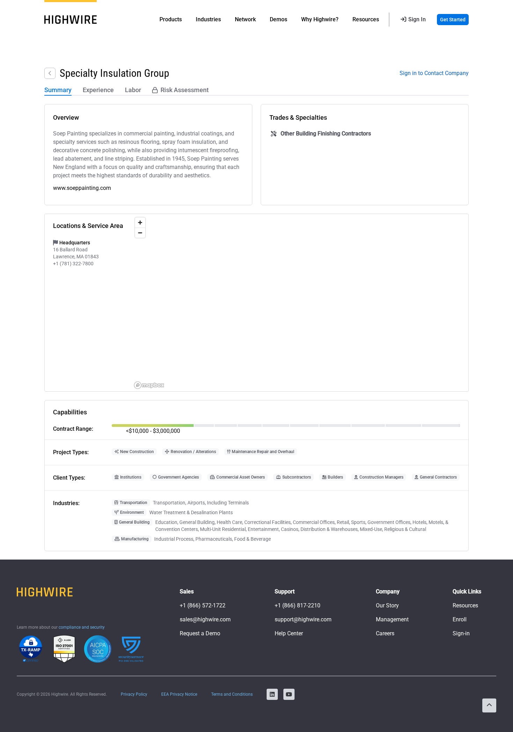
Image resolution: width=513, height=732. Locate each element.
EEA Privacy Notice (179, 694)
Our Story (387, 605)
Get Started (453, 19)
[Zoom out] (140, 233)
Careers (385, 633)
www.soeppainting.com (82, 188)
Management (392, 619)
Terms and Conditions (232, 694)
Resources (465, 605)
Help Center (289, 633)
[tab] (58, 90)
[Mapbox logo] (149, 385)
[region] (300, 302)
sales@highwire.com (205, 619)
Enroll (460, 619)
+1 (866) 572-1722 (202, 605)
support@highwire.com (303, 619)
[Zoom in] (140, 222)
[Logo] (70, 20)
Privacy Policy (134, 694)
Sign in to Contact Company (434, 73)
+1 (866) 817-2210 (297, 605)
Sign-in (461, 633)
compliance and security (82, 627)
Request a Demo (200, 633)
